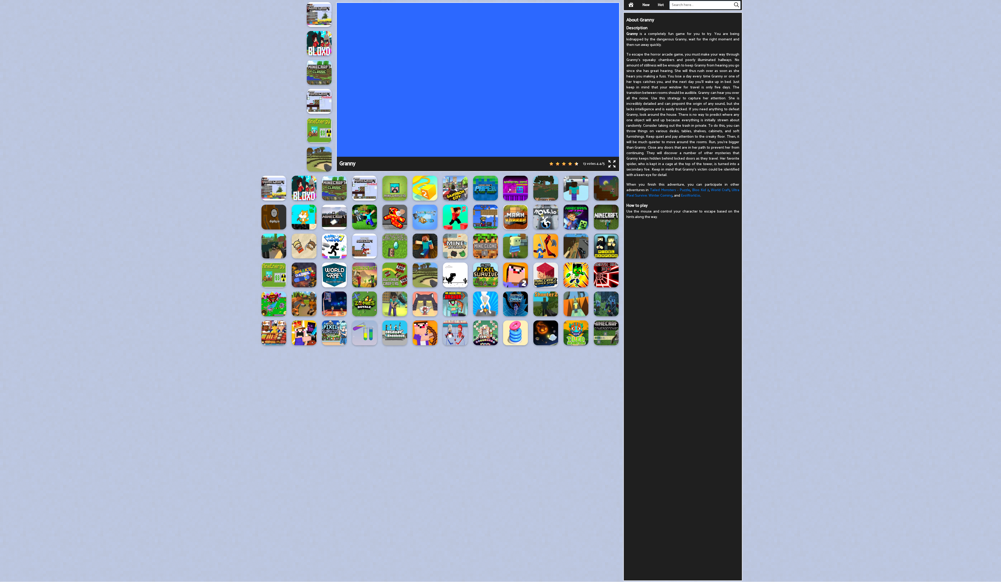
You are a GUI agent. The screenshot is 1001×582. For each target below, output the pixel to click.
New (646, 5)
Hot (661, 5)
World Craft (720, 190)
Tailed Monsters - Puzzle (670, 190)
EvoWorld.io (690, 196)
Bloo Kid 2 (700, 190)
